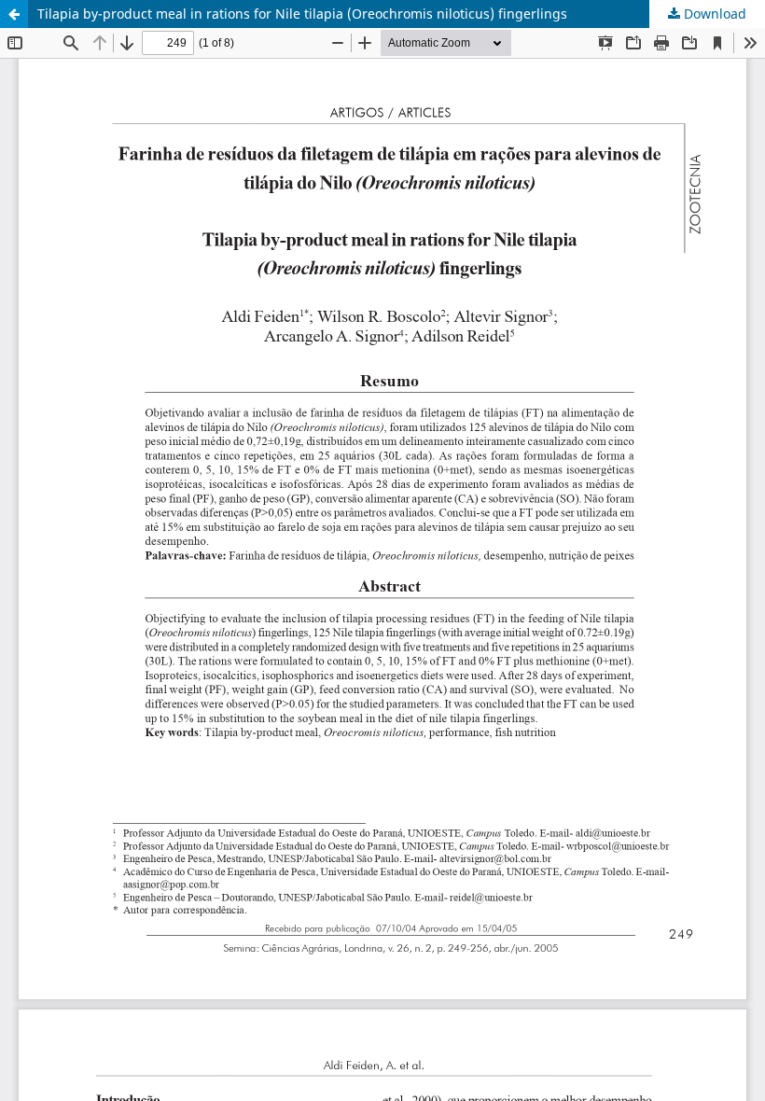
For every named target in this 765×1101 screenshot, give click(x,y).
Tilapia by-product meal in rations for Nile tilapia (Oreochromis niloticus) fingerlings (302, 13)
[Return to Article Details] (14, 14)
